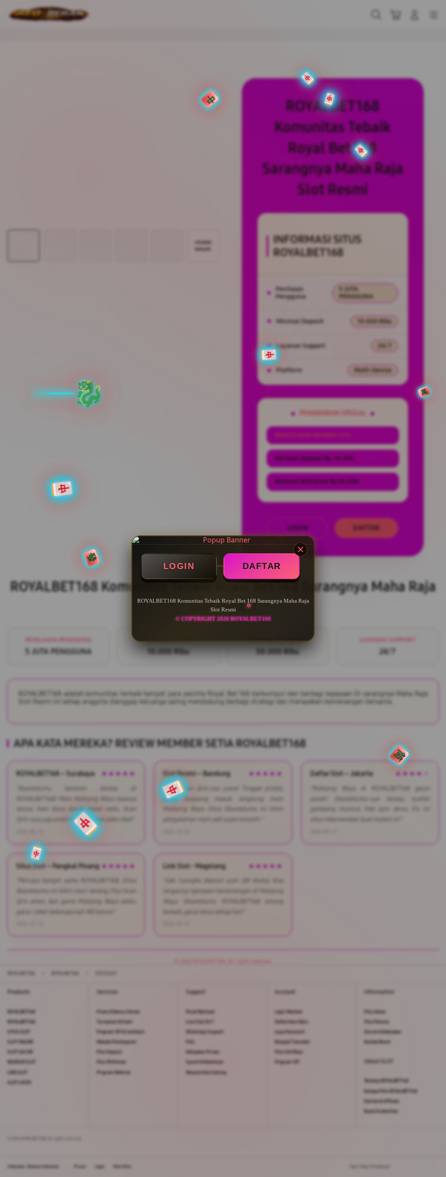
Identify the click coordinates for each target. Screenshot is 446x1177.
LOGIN (179, 566)
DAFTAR (262, 566)
